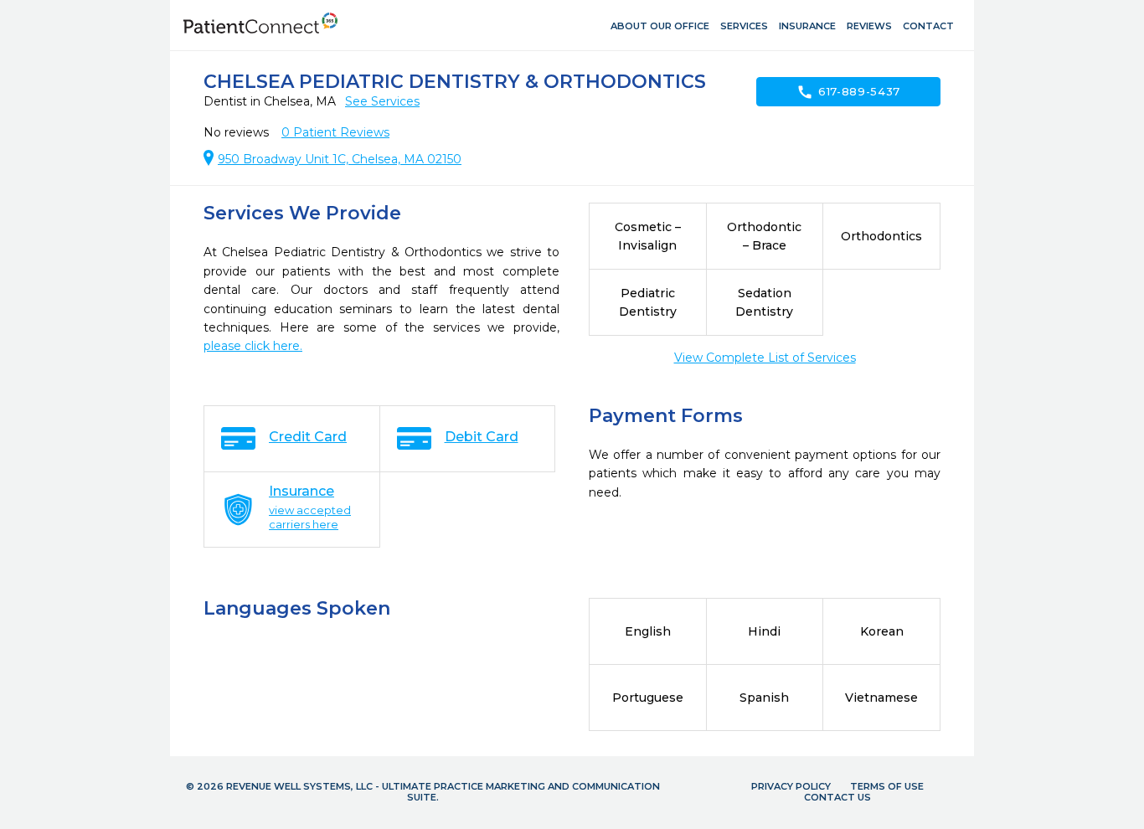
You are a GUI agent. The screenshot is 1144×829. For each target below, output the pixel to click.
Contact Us (837, 797)
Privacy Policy (791, 786)
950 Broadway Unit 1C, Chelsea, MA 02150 (339, 159)
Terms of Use (887, 786)
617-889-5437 (848, 92)
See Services (382, 101)
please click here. (253, 345)
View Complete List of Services (765, 357)
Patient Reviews (335, 132)
